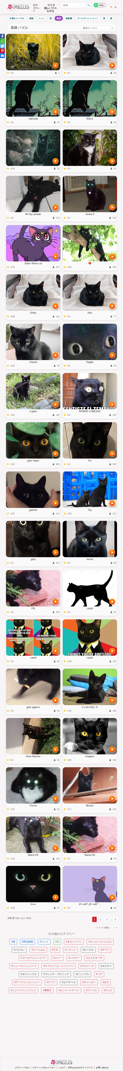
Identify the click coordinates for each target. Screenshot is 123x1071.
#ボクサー (106, 966)
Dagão (89, 362)
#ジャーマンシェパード (24, 966)
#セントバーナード (68, 990)
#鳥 (13, 941)
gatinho (33, 510)
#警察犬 (47, 990)
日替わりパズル (16, 18)
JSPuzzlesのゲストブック (80, 1067)
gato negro (33, 460)
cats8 (33, 657)
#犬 (57, 941)
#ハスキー (74, 958)
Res (90, 312)
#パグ (99, 974)
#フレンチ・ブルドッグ (56, 974)
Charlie (33, 362)
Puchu (33, 805)
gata (33, 559)
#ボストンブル (29, 974)
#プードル (91, 990)
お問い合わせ (102, 1067)
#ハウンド (70, 949)
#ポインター (89, 982)
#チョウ (108, 990)
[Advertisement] (61, 1025)
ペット (41, 18)
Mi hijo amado (33, 214)
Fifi (33, 608)
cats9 (90, 608)
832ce (89, 118)
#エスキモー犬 (94, 958)
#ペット (44, 941)
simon (89, 559)
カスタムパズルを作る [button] (52, 8)
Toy (90, 510)
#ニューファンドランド (23, 990)
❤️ (89, 263)
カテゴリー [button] (35, 8)
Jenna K (89, 214)
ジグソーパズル (22, 1067)
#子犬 (55, 949)
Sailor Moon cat (33, 263)
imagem (89, 756)
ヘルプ (61, 1067)
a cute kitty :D (90, 707)
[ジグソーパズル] (18, 7)
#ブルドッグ (87, 966)
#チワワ (105, 949)
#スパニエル (38, 949)
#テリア (51, 982)
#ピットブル (82, 974)
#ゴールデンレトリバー (33, 958)
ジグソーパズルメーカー (44, 1067)
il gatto (33, 411)
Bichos (90, 805)
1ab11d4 (33, 118)
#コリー (57, 958)
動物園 (69, 18)
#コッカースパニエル (100, 941)
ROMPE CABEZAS (89, 411)
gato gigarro (33, 707)
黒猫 (59, 18)
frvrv (33, 904)
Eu (89, 460)
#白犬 (106, 982)
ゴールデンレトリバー (87, 18)
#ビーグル (88, 949)
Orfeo (33, 312)
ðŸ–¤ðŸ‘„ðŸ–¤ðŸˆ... (90, 904)
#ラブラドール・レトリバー (59, 966)
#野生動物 (27, 941)
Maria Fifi (33, 855)
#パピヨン (19, 949)
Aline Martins (33, 756)
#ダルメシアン (74, 941)
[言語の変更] (113, 7)
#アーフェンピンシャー (27, 982)
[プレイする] (55, 65)
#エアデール (68, 982)
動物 (31, 18)
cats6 (90, 657)
